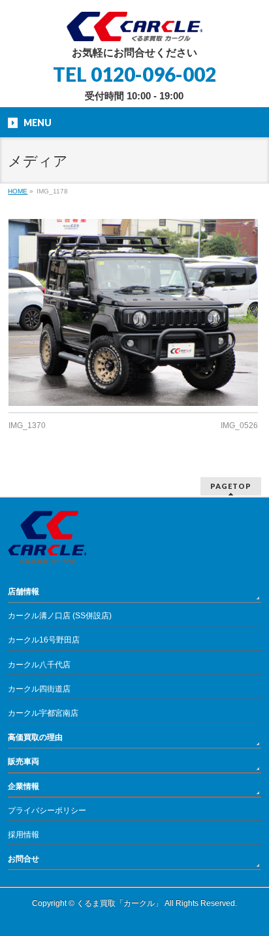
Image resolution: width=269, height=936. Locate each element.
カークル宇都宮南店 (43, 713)
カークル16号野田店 (44, 639)
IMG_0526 (239, 425)
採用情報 (23, 834)
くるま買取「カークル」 (119, 903)
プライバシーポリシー (47, 810)
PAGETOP (230, 486)
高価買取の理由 (35, 737)
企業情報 (23, 786)
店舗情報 (23, 591)
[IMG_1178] (132, 312)
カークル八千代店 (39, 664)
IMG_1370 (27, 425)
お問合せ (23, 858)
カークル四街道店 (39, 689)
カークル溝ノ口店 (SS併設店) (60, 615)
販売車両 (23, 761)
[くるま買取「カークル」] (134, 26)
